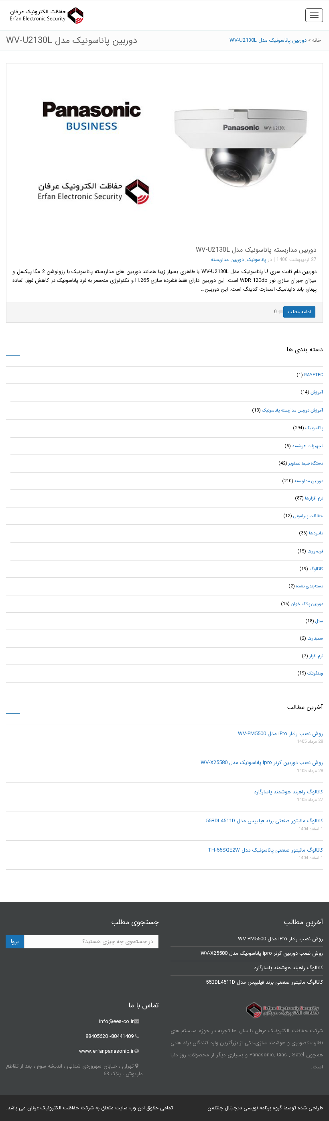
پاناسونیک (256, 259)
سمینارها (315, 638)
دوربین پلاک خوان (307, 604)
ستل (319, 621)
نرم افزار (316, 656)
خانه (316, 40)
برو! (15, 941)
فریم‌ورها (315, 551)
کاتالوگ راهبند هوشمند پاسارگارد (288, 792)
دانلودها (316, 533)
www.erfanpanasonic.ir (106, 1051)
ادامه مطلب (299, 312)
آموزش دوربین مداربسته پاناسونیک (292, 410)
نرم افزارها (314, 498)
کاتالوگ (316, 569)
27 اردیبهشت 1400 (296, 259)
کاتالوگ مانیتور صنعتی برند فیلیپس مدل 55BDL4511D (264, 821)
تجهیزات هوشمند (307, 446)
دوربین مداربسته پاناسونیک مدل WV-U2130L (256, 250)
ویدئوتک (315, 673)
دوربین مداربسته (227, 259)
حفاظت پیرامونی (308, 516)
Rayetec (313, 375)
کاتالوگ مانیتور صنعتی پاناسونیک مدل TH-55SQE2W (265, 850)
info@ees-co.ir (116, 1021)
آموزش (317, 392)
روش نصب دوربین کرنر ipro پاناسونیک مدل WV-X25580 (262, 762)
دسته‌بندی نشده (309, 586)
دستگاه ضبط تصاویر (305, 463)
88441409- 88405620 (109, 1036)
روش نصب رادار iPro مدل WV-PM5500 (280, 734)
